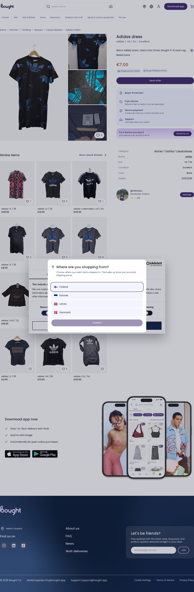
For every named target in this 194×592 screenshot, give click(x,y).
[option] (97, 287)
